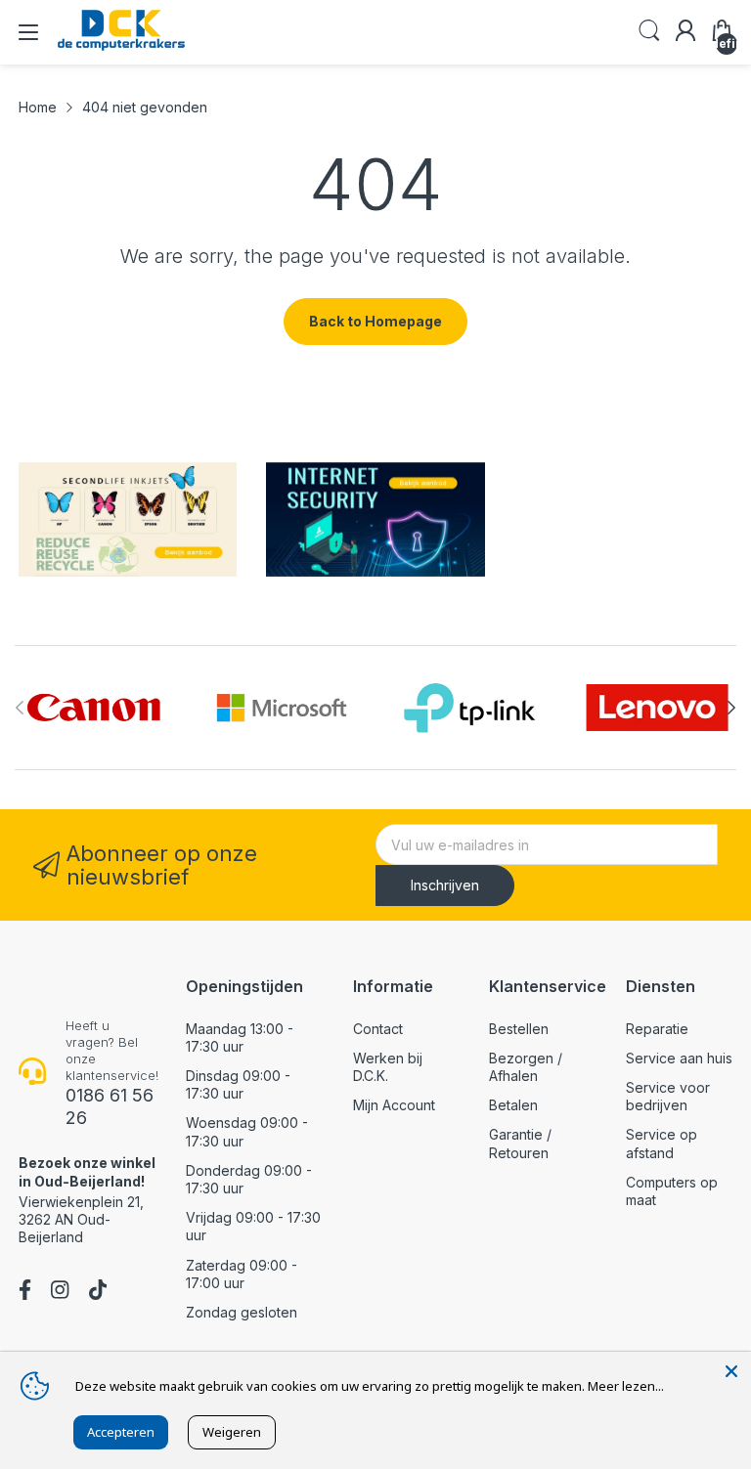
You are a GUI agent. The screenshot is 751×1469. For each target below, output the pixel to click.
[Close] (731, 1371)
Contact (378, 1028)
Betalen (513, 1105)
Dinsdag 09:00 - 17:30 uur (238, 1084)
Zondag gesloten (241, 1312)
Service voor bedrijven (668, 1096)
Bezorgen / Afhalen (525, 1067)
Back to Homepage (375, 321)
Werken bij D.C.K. (387, 1067)
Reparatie (657, 1028)
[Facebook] (25, 1291)
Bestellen (519, 1028)
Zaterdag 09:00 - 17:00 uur (241, 1274)
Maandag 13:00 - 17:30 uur (239, 1037)
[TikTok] (98, 1291)
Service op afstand (661, 1143)
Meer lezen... (626, 1386)
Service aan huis (679, 1058)
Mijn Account (394, 1105)
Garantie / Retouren (520, 1143)
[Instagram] (59, 1291)
